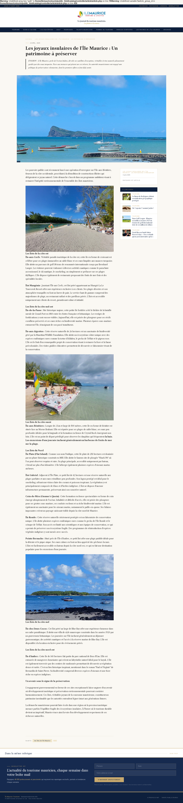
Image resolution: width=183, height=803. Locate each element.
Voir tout (174, 753)
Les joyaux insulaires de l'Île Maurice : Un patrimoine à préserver (65, 39)
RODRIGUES (68, 29)
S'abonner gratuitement (109, 779)
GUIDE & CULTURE (30, 29)
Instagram (153, 6)
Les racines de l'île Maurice (148, 29)
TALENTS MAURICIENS (84, 29)
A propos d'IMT (153, 797)
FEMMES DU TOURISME (104, 29)
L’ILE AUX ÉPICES (46, 29)
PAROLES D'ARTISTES (125, 29)
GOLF (59, 29)
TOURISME (16, 29)
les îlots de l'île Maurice (42, 740)
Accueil (29, 39)
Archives (167, 29)
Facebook (143, 6)
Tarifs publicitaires (170, 797)
